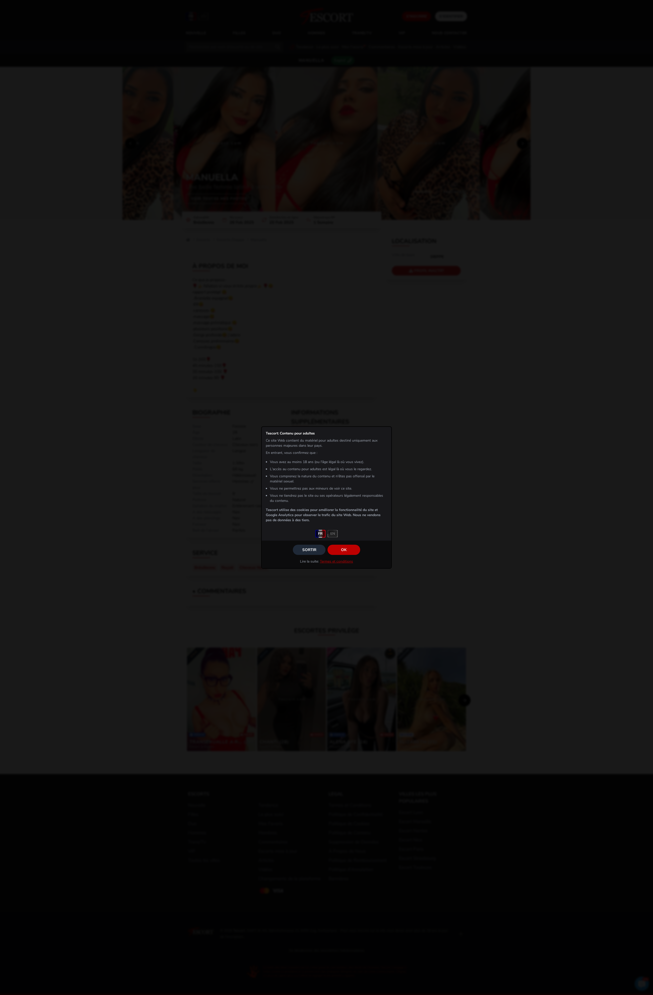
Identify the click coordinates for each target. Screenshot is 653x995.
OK (344, 549)
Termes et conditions (336, 561)
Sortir (309, 549)
